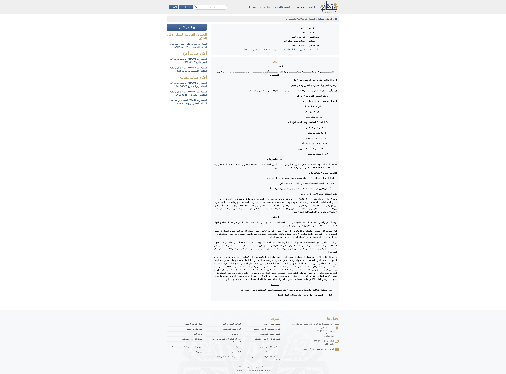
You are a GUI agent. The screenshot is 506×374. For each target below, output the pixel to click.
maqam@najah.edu (312, 349)
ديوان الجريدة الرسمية (193, 324)
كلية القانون (236, 352)
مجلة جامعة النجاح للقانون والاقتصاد (227, 357)
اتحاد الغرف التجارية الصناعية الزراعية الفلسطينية (226, 340)
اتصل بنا (252, 7)
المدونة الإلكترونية (282, 7)
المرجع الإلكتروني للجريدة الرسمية (267, 329)
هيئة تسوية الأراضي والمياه (270, 347)
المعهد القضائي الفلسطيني (270, 334)
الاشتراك (173, 7)
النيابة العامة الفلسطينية (232, 329)
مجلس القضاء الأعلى (272, 324)
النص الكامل (185, 27)
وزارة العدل (236, 334)
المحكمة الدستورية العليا (232, 324)
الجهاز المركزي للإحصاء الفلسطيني (267, 339)
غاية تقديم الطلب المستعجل (255, 49)
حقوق (302, 49)
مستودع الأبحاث (196, 352)
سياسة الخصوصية (262, 367)
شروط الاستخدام (244, 367)
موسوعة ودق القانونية (232, 347)
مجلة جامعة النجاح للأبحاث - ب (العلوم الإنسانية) (265, 358)
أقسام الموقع (300, 7)
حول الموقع (265, 7)
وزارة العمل (197, 334)
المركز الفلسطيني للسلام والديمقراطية (187, 347)
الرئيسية (311, 7)
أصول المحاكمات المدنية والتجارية (283, 49)
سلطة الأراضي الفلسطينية (192, 339)
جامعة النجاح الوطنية (272, 352)
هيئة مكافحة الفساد (194, 329)
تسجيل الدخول (185, 7)
